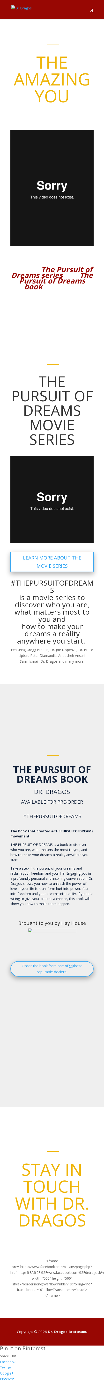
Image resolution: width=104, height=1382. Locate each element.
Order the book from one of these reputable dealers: (52, 968)
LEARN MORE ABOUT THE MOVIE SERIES (52, 561)
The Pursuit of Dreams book (56, 281)
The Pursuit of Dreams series (51, 272)
